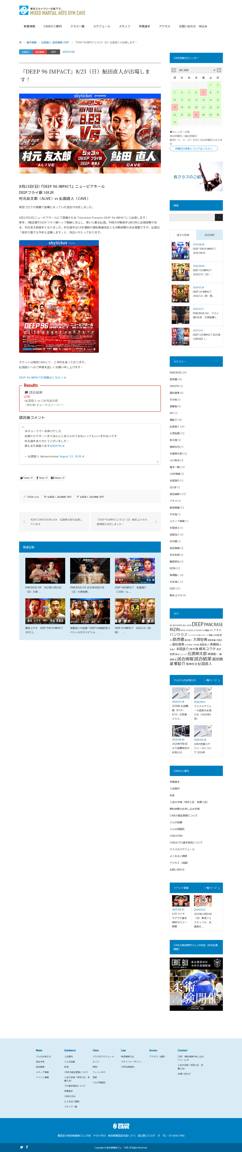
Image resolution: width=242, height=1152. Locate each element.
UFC (172, 413)
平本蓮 (173, 514)
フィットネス (99, 1071)
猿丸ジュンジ (181, 654)
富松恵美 (175, 392)
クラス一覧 (77, 26)
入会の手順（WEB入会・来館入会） (189, 802)
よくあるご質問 (178, 856)
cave (36, 496)
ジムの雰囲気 (177, 829)
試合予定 (40, 1061)
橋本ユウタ (176, 595)
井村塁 (173, 541)
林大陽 (173, 440)
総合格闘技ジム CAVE (117, 1147)
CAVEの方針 (176, 835)
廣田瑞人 (175, 534)
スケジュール (101, 26)
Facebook (27, 1147)
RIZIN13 (199, 630)
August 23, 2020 (71, 456)
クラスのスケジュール (182, 849)
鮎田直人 (26, 51)
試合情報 (94, 496)
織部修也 (175, 561)
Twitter (21, 1147)
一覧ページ (210, 680)
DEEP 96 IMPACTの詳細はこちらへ (41, 377)
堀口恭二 (189, 640)
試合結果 (40, 51)
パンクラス (178, 634)
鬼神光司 (175, 446)
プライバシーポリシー (131, 1061)
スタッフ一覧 (70, 1106)
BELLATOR (187, 625)
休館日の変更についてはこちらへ (193, 148)
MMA (95, 1066)
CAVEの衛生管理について (184, 815)
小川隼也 (175, 460)
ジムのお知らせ (43, 1056)
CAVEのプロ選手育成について (186, 842)
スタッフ (124, 26)
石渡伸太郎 (176, 453)
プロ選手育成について (75, 1085)
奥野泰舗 (212, 640)
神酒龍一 (175, 575)
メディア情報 (177, 521)
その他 (173, 399)
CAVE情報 (175, 473)
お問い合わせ (177, 869)
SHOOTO (174, 386)
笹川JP (173, 487)
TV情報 (206, 630)
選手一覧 (175, 467)
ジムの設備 (176, 822)
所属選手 (144, 26)
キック (96, 1061)
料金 (172, 795)
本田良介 (175, 480)
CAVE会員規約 (127, 1066)
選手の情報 (183, 235)
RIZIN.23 (184, 630)
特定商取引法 (127, 1056)
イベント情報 (42, 1077)
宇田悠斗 (175, 527)
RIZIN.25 (192, 630)
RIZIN (172, 568)
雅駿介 (173, 419)
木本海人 (175, 581)
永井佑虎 (175, 554)
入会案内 (175, 788)
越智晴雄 (175, 507)
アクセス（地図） (180, 862)
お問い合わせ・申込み (193, 26)
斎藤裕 (173, 406)
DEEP (53, 51)
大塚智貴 (175, 433)
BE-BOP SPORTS (176, 625)
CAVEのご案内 (53, 26)
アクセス (164, 26)
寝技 (95, 1077)
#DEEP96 (56, 446)
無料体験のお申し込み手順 (184, 808)
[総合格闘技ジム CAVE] (52, 9)
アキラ (173, 500)
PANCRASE (175, 372)
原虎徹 (173, 379)
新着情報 (29, 26)
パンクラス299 (194, 635)
